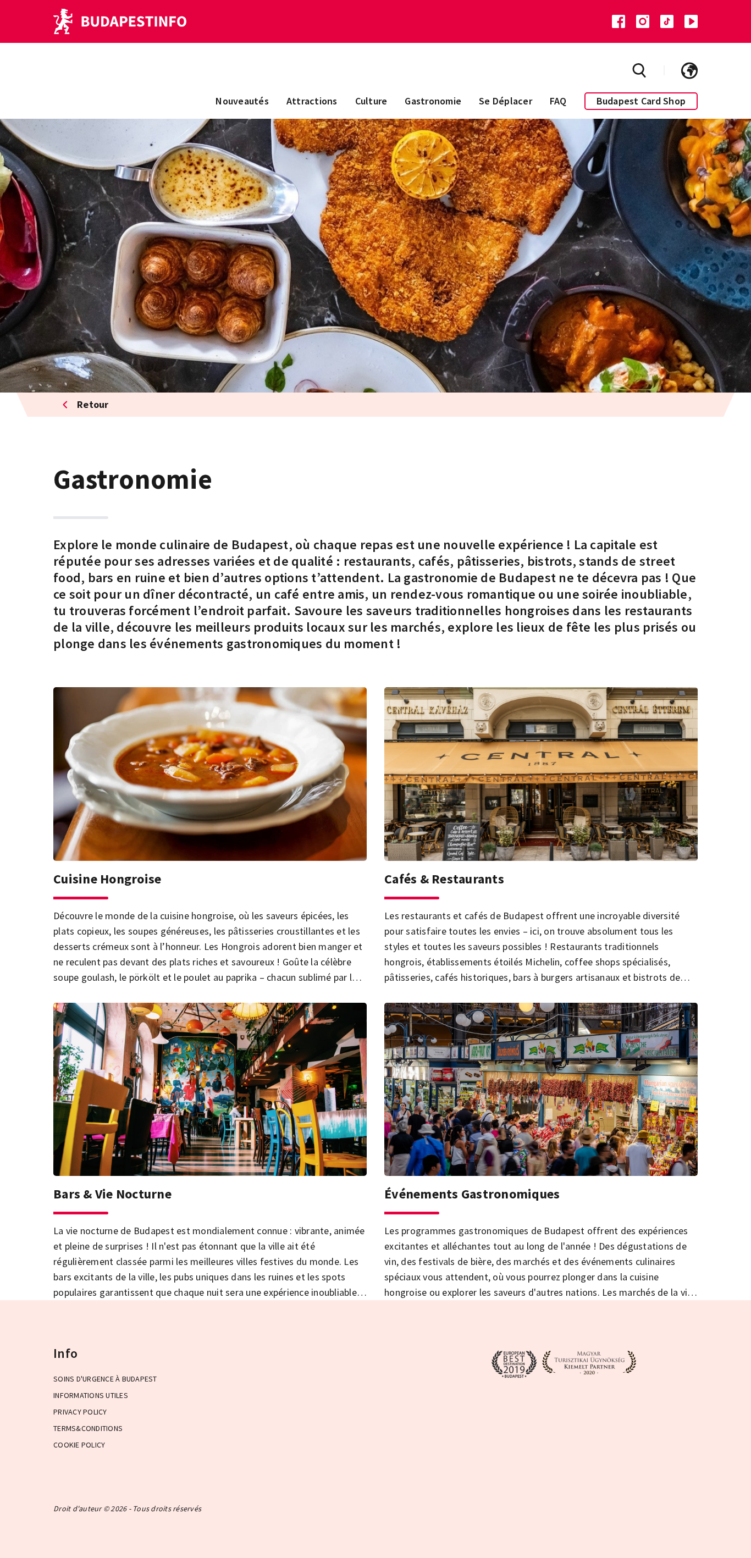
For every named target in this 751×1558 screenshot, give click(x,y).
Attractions (312, 101)
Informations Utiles (90, 1395)
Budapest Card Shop (641, 101)
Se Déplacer (505, 101)
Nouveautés (242, 101)
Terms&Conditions (88, 1428)
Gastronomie (433, 101)
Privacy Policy (80, 1412)
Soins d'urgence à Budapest (105, 1379)
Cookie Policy (79, 1445)
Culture (371, 101)
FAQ (558, 101)
